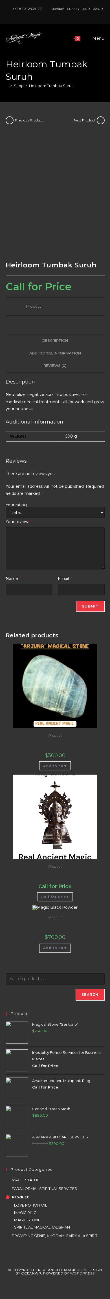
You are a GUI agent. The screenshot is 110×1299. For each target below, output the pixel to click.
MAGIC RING (25, 1212)
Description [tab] (55, 340)
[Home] (7, 85)
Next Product (84, 120)
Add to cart (55, 766)
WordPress (82, 1273)
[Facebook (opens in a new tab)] (49, 14)
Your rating (18, 505)
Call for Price (55, 897)
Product (33, 306)
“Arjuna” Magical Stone (55, 742)
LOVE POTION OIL (30, 1205)
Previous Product (29, 120)
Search (90, 994)
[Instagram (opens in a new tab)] (56, 14)
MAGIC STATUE (25, 1180)
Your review (19, 521)
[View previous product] (10, 120)
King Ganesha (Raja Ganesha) (55, 873)
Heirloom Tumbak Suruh (51, 85)
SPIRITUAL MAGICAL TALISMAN (42, 1227)
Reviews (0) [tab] (55, 365)
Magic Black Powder (55, 923)
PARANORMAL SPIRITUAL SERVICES (44, 1188)
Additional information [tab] (55, 353)
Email (65, 578)
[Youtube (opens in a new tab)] (61, 14)
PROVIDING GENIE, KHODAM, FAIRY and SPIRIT (54, 1235)
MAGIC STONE (27, 1220)
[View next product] (101, 120)
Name (13, 578)
